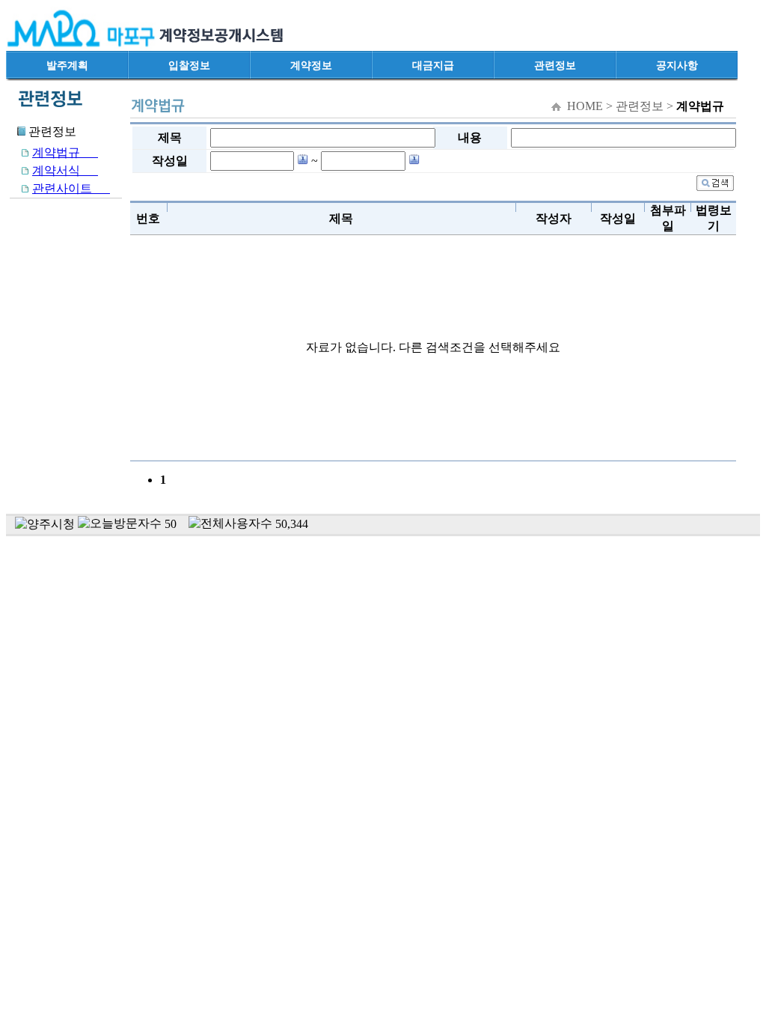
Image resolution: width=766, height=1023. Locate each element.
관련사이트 (71, 188)
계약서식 (65, 170)
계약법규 (65, 152)
